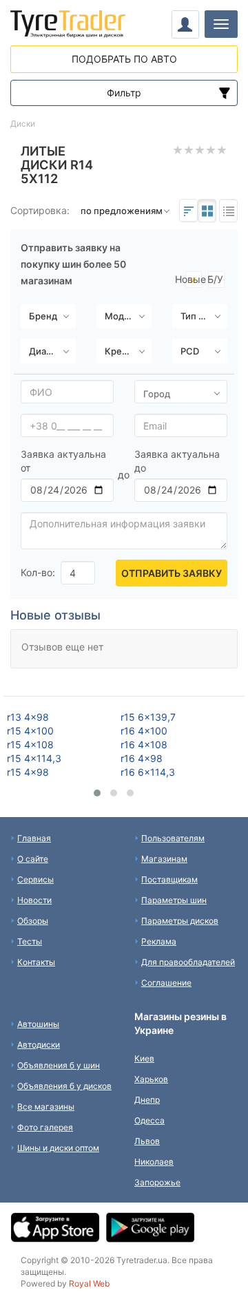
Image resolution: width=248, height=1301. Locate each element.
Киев (144, 1058)
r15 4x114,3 (34, 758)
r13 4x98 (28, 717)
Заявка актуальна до (177, 461)
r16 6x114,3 (148, 772)
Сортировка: (40, 210)
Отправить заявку (171, 573)
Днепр (147, 1099)
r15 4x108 (30, 744)
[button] (97, 793)
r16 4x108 (144, 744)
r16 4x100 (144, 731)
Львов (147, 1141)
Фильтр (124, 92)
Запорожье (157, 1182)
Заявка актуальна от (63, 461)
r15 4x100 (30, 731)
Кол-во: (38, 572)
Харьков (151, 1079)
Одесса (149, 1120)
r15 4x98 (28, 772)
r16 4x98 (142, 758)
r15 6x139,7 (148, 717)
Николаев (154, 1161)
